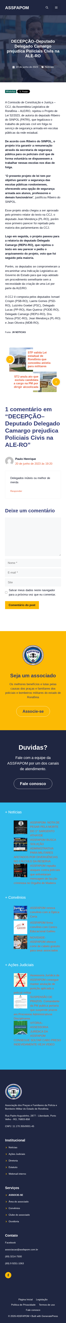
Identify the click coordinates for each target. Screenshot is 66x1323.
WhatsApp (10, 91)
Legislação (42, 1299)
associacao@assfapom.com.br (21, 1249)
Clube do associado (19, 1214)
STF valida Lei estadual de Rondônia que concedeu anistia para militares (39, 359)
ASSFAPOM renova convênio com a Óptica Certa (44, 912)
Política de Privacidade (23, 1304)
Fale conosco (33, 783)
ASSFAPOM (17, 7)
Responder (16, 491)
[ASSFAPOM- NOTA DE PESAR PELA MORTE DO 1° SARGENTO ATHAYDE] (20, 827)
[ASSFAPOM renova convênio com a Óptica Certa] (20, 913)
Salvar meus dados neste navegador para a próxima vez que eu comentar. (32, 592)
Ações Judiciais (17, 1154)
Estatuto (13, 1167)
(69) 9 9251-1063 (14, 1263)
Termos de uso (47, 1304)
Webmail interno (17, 1173)
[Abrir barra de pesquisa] (47, 7)
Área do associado (19, 1201)
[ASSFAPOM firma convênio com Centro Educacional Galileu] (20, 928)
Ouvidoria (14, 1221)
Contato (11, 1235)
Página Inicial (25, 1299)
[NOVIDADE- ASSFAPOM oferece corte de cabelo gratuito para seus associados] (20, 942)
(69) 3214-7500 (13, 1256)
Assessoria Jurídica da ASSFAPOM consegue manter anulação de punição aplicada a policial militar (36, 984)
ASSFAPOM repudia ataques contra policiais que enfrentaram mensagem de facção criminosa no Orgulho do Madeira (37, 874)
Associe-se (33, 711)
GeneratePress (50, 1316)
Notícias (49, 67)
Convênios (14, 1208)
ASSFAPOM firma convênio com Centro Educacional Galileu (43, 927)
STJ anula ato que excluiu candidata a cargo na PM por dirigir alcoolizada (26, 382)
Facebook (10, 1242)
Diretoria (13, 1160)
